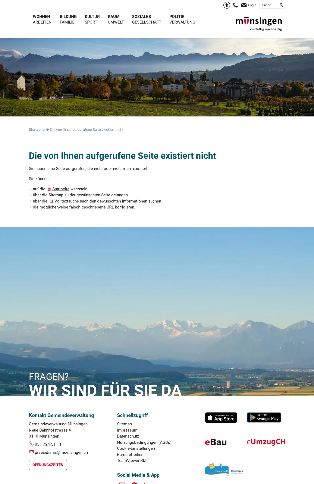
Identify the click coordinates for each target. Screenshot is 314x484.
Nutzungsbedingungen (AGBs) (144, 442)
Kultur (92, 16)
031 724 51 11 (48, 444)
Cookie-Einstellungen (136, 448)
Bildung (68, 16)
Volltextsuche (66, 201)
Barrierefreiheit (130, 454)
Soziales (141, 16)
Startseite (60, 188)
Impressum (127, 430)
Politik (177, 16)
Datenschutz (128, 436)
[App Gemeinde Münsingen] (221, 421)
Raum (114, 16)
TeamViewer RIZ (131, 460)
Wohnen (41, 16)
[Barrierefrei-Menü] (226, 5)
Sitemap (124, 423)
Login (252, 5)
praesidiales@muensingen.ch (61, 452)
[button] (235, 5)
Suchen (281, 5)
